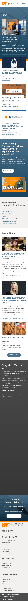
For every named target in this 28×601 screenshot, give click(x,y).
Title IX (11, 596)
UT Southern (5, 213)
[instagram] (6, 537)
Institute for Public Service (9, 223)
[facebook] (3, 537)
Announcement (18, 106)
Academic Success (7, 132)
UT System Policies (6, 567)
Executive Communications (17, 54)
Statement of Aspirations (7, 599)
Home (3, 10)
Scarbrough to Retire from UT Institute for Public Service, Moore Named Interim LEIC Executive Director (11, 100)
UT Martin (4, 216)
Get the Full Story (8, 170)
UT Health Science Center (8, 218)
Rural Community (14, 277)
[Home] (11, 3)
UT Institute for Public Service (9, 590)
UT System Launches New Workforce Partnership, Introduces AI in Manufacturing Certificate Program (12, 126)
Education (5, 54)
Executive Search (7, 106)
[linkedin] (9, 537)
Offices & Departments (7, 544)
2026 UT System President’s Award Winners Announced (13, 338)
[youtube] (16, 537)
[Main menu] (24, 3)
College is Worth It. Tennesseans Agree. (10, 38)
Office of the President (7, 547)
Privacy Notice (5, 596)
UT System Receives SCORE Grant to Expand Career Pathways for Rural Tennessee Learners (14, 254)
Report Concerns (6, 570)
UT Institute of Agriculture (9, 221)
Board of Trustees (6, 549)
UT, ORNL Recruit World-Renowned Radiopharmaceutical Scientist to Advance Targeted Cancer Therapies (14, 298)
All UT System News (14, 354)
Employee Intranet (6, 563)
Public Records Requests (8, 553)
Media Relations (5, 551)
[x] (13, 537)
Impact (15, 318)
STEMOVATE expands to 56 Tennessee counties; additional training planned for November (12, 72)
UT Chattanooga (6, 211)
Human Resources (6, 565)
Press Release (6, 80)
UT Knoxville (5, 209)
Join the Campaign (7, 390)
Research (12, 78)
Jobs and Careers (6, 542)
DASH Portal (5, 561)
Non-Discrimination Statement (8, 597)
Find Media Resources (14, 516)
